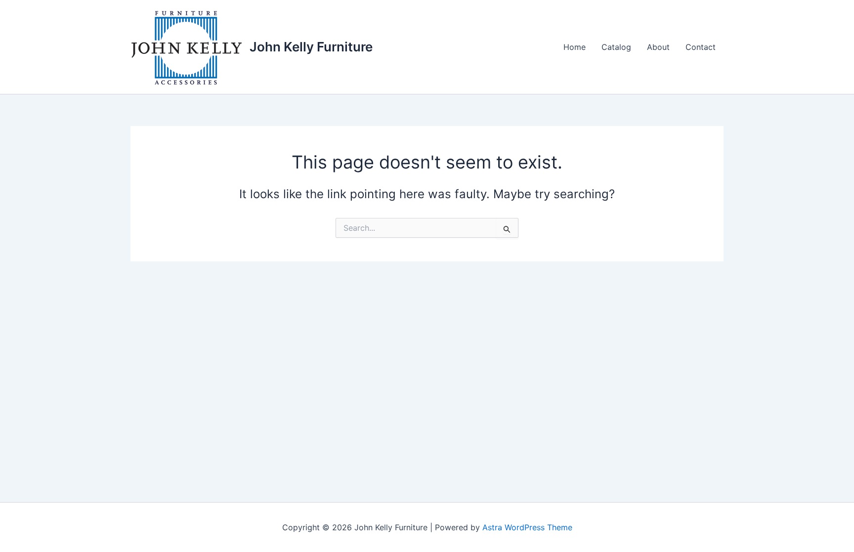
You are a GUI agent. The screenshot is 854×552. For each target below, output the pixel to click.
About (658, 47)
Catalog (616, 47)
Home (574, 47)
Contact (700, 47)
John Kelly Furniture (311, 46)
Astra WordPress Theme (527, 527)
